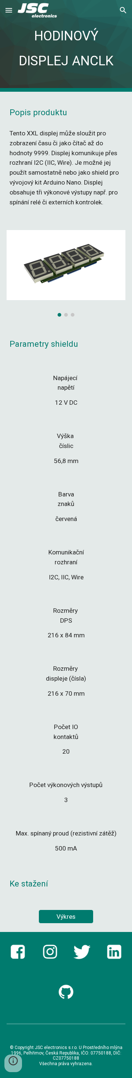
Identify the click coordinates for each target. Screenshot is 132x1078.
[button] (9, 10)
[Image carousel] (66, 273)
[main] (66, 46)
